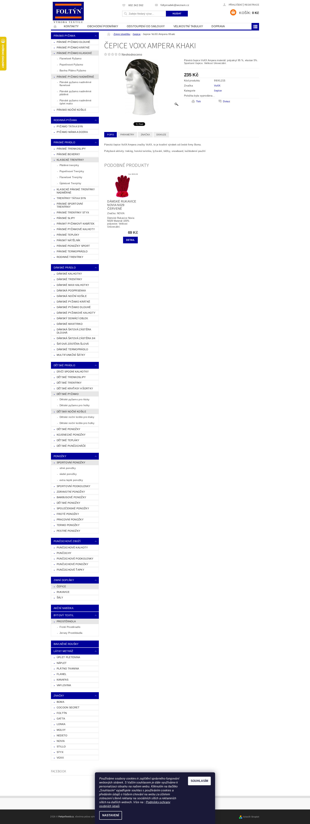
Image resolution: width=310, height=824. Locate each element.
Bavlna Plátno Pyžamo (73, 70)
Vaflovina (64, 685)
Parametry (127, 134)
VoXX (60, 757)
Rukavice (63, 592)
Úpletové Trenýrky (70, 183)
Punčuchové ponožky (72, 564)
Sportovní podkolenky (73, 486)
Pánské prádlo (64, 142)
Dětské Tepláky (68, 440)
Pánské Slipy (66, 218)
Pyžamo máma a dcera (72, 132)
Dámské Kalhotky (69, 273)
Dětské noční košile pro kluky (77, 416)
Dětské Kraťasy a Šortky (75, 388)
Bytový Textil (64, 615)
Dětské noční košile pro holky (77, 423)
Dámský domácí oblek (72, 318)
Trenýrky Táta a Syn (71, 198)
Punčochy (64, 553)
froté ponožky (68, 514)
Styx (60, 752)
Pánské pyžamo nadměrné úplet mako (75, 102)
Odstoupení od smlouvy (146, 26)
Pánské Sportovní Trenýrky (70, 205)
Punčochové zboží (67, 541)
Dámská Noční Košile (72, 296)
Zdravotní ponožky (71, 491)
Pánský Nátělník (68, 240)
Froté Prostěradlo (70, 626)
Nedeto (62, 735)
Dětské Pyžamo (68, 394)
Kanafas (62, 679)
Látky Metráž (63, 651)
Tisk (198, 101)
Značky (59, 695)
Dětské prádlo (64, 365)
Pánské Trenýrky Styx (73, 212)
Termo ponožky (68, 525)
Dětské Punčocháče (71, 445)
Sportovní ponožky (71, 462)
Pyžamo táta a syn (70, 126)
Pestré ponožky (68, 530)
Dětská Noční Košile (71, 411)
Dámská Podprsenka (71, 290)
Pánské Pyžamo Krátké (73, 47)
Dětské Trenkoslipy (71, 377)
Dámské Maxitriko (70, 323)
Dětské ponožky (68, 502)
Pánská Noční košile (71, 109)
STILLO (61, 746)
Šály (60, 597)
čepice (61, 586)
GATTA (61, 718)
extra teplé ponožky (71, 480)
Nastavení (110, 815)
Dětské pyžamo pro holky (75, 405)
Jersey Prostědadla (71, 632)
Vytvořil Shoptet (251, 817)
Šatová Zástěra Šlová (73, 343)
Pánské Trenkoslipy (71, 148)
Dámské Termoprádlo (72, 349)
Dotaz (226, 101)
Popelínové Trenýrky (72, 171)
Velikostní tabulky (188, 26)
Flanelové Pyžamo (70, 58)
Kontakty (71, 26)
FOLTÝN (62, 713)
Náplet (62, 663)
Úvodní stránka (55, 26)
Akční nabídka (63, 608)
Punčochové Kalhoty (72, 547)
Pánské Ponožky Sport (73, 245)
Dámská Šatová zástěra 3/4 (76, 338)
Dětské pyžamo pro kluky (74, 399)
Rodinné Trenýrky (70, 257)
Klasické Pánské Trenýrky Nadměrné (76, 191)
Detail (130, 240)
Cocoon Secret (68, 707)
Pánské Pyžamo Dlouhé (73, 42)
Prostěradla (66, 621)
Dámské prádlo (65, 267)
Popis (110, 134)
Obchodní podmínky (102, 26)
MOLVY (61, 729)
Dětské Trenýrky (69, 382)
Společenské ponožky (73, 508)
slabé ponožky (68, 474)
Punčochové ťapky (70, 569)
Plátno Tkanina (68, 668)
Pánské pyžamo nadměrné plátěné (75, 93)
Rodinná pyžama (65, 120)
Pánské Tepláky (68, 234)
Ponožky (60, 456)
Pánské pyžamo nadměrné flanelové (75, 84)
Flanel (62, 674)
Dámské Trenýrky (69, 279)
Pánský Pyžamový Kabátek (75, 223)
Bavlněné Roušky (66, 644)
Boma (60, 701)
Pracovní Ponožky (70, 519)
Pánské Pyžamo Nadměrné (75, 76)
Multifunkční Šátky (71, 354)
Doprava (218, 26)
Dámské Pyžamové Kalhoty (76, 312)
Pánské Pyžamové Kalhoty (76, 229)
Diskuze (161, 134)
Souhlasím (199, 780)
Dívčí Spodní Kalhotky (73, 371)
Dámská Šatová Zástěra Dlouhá (74, 331)
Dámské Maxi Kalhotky (73, 285)
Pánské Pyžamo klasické (74, 53)
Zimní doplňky (64, 580)
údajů (115, 806)
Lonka (61, 724)
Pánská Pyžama (64, 35)
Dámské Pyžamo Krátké (73, 301)
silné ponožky (68, 468)
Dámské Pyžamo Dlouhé (74, 307)
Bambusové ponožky (71, 497)
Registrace (252, 5)
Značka (145, 134)
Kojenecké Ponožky (71, 434)
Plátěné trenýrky (69, 165)
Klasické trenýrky (70, 159)
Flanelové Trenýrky (71, 177)
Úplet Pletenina (68, 657)
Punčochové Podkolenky (75, 558)
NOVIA (61, 741)
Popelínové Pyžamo (71, 64)
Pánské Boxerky (68, 154)
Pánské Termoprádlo (72, 251)
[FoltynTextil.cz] (68, 13)
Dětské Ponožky (68, 429)
